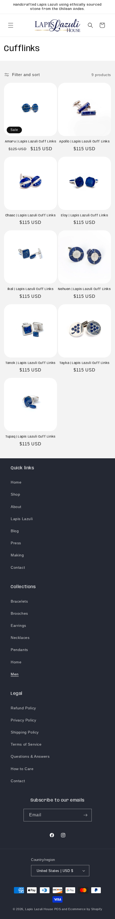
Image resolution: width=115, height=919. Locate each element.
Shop (15, 494)
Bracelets (19, 601)
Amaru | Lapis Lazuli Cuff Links (30, 141)
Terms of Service (26, 744)
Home (16, 482)
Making (17, 555)
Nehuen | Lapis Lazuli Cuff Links (84, 289)
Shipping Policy (25, 732)
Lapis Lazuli (22, 519)
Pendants (19, 650)
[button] (11, 25)
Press (16, 543)
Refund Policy (23, 708)
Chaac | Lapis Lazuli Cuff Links (30, 215)
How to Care (22, 769)
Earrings (18, 625)
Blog (15, 531)
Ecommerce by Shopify (85, 909)
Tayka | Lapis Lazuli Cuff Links (84, 363)
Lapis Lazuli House (39, 909)
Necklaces (20, 637)
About (16, 507)
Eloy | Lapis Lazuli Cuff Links (84, 215)
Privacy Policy (23, 720)
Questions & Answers (30, 756)
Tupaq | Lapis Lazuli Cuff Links (30, 436)
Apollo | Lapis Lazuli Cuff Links (84, 141)
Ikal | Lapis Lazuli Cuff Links (30, 289)
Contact (18, 567)
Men (15, 674)
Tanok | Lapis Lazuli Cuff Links (30, 363)
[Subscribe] (85, 815)
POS (57, 909)
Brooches (19, 613)
